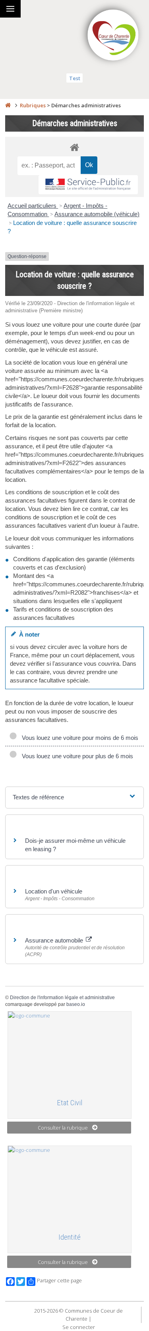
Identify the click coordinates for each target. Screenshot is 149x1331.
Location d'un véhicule (53, 891)
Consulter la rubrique (63, 1127)
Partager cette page (59, 1280)
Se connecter (78, 1327)
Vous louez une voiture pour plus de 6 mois (76, 756)
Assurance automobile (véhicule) (96, 214)
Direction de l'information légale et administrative (62, 997)
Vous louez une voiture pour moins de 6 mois (78, 737)
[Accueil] (8, 105)
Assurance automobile (55, 940)
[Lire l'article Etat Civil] (69, 1051)
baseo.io (75, 1004)
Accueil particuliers (33, 205)
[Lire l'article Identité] (69, 1186)
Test (74, 78)
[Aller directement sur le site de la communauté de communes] (113, 36)
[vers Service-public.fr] (88, 185)
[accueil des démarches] (74, 147)
